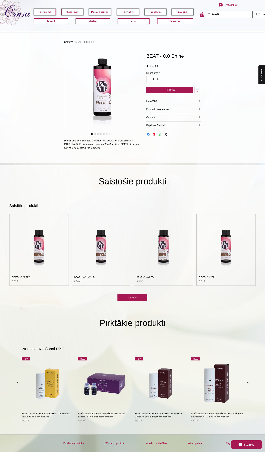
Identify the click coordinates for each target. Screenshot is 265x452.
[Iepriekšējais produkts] (5, 250)
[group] (132, 250)
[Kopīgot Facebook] (148, 134)
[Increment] (158, 79)
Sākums (68, 42)
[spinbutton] (153, 79)
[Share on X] (166, 134)
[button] (133, 21)
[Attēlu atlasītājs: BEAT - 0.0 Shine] (91, 133)
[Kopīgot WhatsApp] (160, 134)
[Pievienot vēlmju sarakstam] (197, 90)
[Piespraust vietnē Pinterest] (154, 134)
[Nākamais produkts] (260, 250)
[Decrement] (149, 79)
